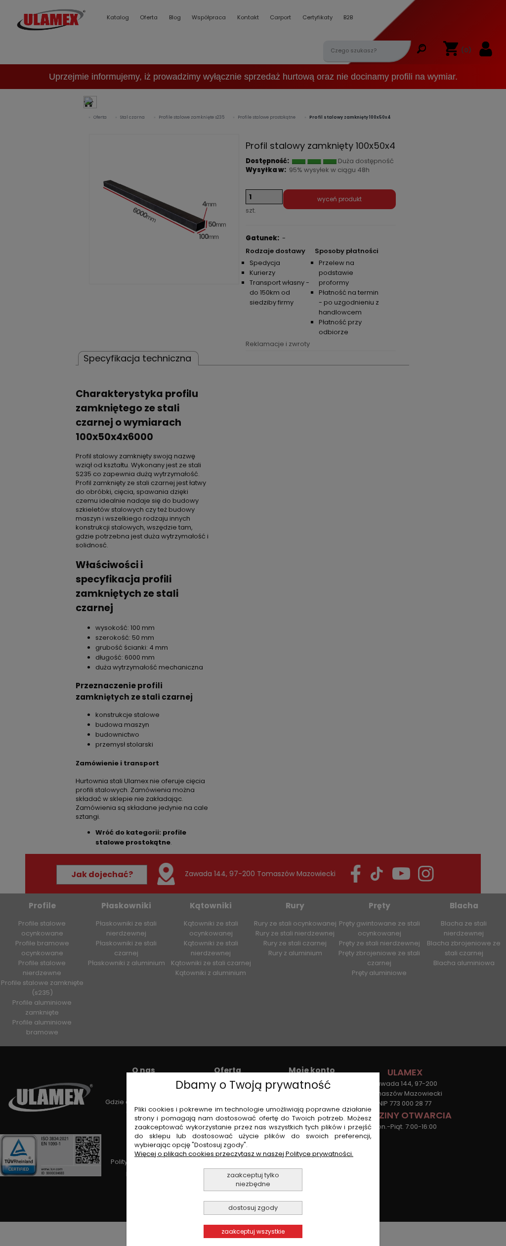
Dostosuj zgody (253, 1207)
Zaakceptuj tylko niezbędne (253, 1179)
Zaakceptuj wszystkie (253, 1231)
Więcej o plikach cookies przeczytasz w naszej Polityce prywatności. (243, 1153)
